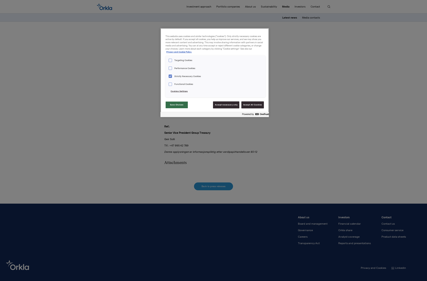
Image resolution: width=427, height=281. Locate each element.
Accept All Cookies (252, 105)
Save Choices (176, 105)
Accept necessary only (226, 105)
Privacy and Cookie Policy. (179, 52)
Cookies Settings (179, 91)
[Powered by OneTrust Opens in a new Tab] (254, 115)
